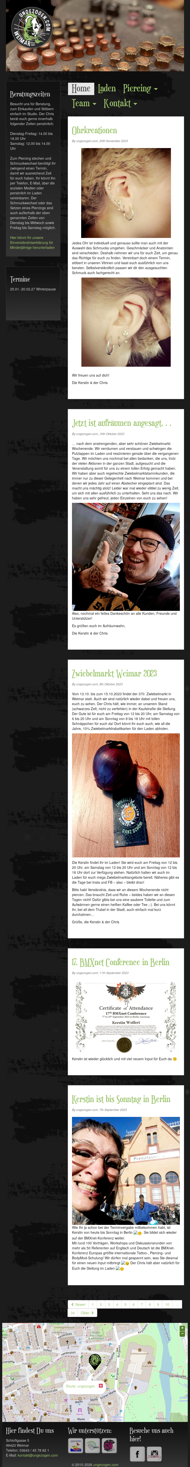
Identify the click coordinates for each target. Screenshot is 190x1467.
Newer (80, 1304)
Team (82, 104)
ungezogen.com (106, 1464)
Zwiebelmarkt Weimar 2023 (114, 674)
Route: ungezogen (80, 1386)
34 (73, 1312)
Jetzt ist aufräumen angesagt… (121, 423)
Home (81, 89)
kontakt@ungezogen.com (38, 1455)
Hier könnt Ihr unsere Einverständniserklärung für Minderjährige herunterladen (32, 242)
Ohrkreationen (94, 130)
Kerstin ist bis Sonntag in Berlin (121, 1099)
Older (86, 1312)
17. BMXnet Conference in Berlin (120, 962)
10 (167, 1304)
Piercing (138, 89)
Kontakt (118, 104)
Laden (107, 89)
